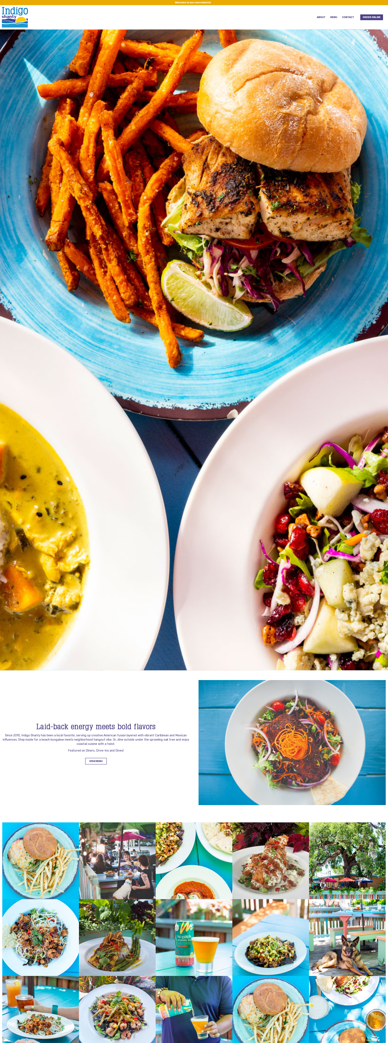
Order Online (372, 17)
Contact (348, 17)
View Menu (96, 761)
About (321, 17)
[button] (40, 860)
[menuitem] (321, 17)
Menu (333, 17)
